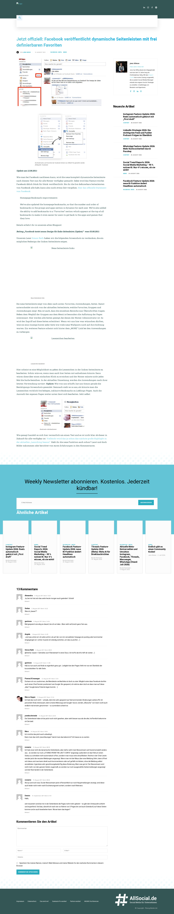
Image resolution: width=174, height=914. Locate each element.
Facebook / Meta (56, 52)
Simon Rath (38, 238)
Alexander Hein (39, 563)
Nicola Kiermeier (11, 560)
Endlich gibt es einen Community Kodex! (157, 549)
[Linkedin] (144, 7)
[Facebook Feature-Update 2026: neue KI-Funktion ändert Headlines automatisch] (117, 183)
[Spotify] (156, 7)
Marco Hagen (30, 697)
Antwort (27, 601)
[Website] (141, 91)
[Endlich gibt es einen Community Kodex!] (158, 531)
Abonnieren (146, 502)
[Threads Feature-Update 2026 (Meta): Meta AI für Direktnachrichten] (101, 531)
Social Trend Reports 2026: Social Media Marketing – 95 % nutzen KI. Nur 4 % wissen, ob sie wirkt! (139, 166)
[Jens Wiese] (18, 52)
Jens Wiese (27, 52)
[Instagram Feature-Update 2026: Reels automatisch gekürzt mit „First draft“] (117, 116)
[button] (19, 17)
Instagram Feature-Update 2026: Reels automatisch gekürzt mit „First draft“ (139, 116)
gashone (28, 621)
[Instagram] (148, 7)
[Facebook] (152, 7)
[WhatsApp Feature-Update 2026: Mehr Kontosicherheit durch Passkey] (117, 148)
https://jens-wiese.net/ (137, 67)
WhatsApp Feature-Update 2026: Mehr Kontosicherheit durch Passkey (139, 149)
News (65, 52)
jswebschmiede (31, 716)
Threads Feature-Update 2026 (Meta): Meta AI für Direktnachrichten (100, 550)
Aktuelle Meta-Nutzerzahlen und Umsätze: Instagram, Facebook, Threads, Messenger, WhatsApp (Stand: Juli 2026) (130, 555)
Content (126, 123)
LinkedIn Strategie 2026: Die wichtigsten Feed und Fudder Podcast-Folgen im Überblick (137, 132)
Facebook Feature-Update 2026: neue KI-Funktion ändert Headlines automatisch (139, 183)
